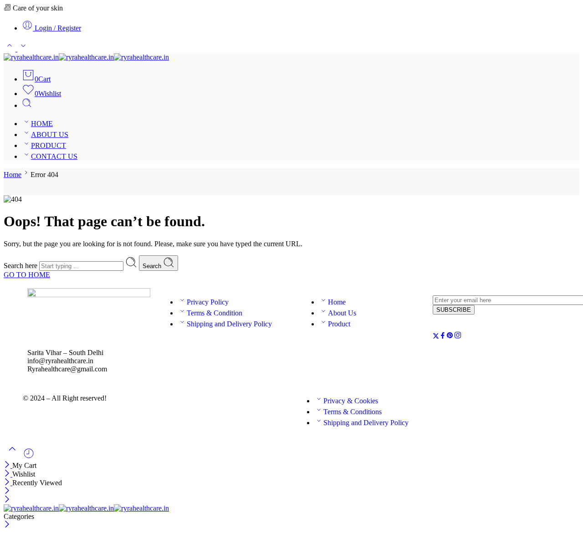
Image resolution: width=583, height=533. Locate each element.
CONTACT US (54, 156)
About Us (342, 313)
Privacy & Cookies (350, 401)
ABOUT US (49, 134)
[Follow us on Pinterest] (450, 336)
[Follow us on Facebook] (442, 336)
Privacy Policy (208, 302)
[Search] (27, 105)
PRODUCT (48, 145)
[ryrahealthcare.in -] (86, 57)
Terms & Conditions (352, 412)
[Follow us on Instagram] (458, 336)
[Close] (8, 465)
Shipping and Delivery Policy (229, 324)
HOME (42, 123)
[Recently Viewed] (29, 457)
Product (339, 324)
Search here (21, 265)
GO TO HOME (27, 275)
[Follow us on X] (436, 336)
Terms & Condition (214, 313)
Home (12, 174)
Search (153, 266)
